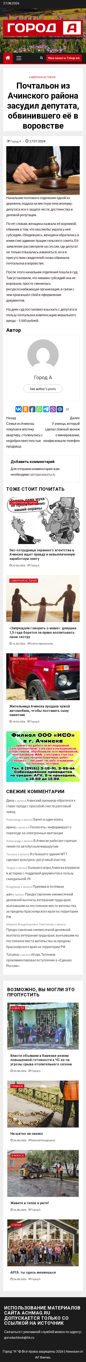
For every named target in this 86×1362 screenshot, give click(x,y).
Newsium (72, 1351)
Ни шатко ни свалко (26, 1134)
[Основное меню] (19, 58)
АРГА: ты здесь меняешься (33, 1272)
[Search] (41, 58)
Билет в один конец (48, 819)
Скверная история (42, 77)
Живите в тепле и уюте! (29, 1203)
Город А (16, 141)
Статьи (16, 1225)
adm (9, 894)
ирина (11, 827)
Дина (10, 800)
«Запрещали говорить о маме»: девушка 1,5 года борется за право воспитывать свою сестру (42, 632)
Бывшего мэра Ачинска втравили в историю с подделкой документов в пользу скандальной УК (43, 873)
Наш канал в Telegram (64, 58)
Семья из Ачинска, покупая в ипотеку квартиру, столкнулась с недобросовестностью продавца (24, 432)
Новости (17, 1008)
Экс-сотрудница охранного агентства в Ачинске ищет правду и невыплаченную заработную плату (42, 554)
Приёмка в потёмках (48, 886)
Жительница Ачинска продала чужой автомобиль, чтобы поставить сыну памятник (39, 710)
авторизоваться (42, 474)
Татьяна (12, 954)
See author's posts (43, 389)
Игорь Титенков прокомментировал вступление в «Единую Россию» (39, 960)
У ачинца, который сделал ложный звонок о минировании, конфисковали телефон (61, 429)
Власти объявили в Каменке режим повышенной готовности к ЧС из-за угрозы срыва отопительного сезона (41, 1060)
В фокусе (17, 1155)
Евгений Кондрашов (43, 1140)
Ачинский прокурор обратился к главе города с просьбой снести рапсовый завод (40, 806)
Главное (17, 1086)
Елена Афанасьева (41, 643)
